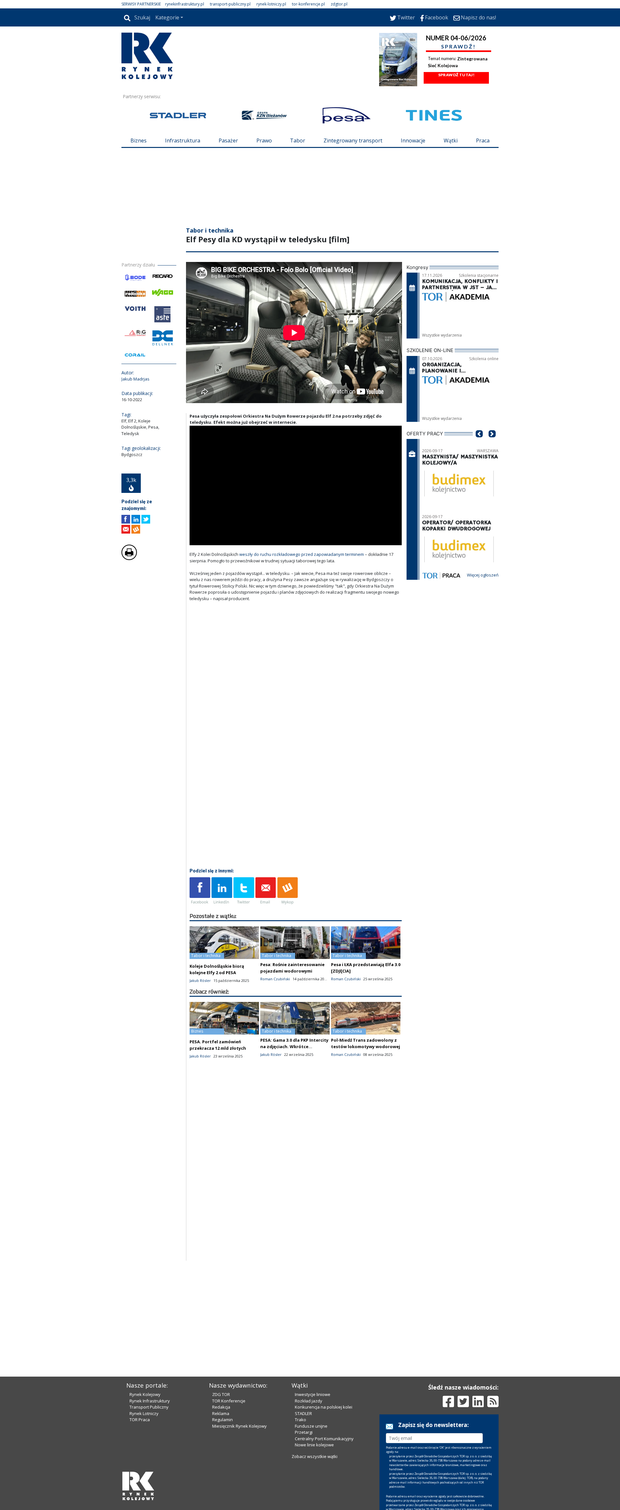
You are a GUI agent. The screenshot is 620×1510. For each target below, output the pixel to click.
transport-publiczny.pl (230, 4)
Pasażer (228, 140)
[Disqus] (296, 1178)
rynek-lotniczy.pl (271, 4)
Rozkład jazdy (308, 1401)
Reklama (220, 1413)
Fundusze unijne (311, 1426)
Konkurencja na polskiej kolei (323, 1407)
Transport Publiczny (149, 1407)
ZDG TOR (221, 1394)
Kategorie (167, 17)
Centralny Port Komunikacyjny (324, 1439)
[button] (479, 443)
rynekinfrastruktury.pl (184, 4)
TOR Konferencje (228, 1401)
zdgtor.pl (339, 4)
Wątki (451, 140)
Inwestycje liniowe (312, 1394)
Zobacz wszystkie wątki (314, 1456)
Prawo (264, 140)
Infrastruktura (182, 140)
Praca (483, 140)
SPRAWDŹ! (458, 46)
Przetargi (304, 1432)
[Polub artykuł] (125, 519)
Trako (300, 1419)
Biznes (138, 140)
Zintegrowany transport (353, 140)
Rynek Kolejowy (144, 1394)
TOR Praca (139, 1419)
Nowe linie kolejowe (314, 1445)
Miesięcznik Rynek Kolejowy (239, 1426)
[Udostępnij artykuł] (135, 519)
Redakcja (221, 1407)
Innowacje (413, 140)
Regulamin (222, 1419)
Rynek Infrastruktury (149, 1401)
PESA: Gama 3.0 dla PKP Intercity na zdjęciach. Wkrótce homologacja (294, 1046)
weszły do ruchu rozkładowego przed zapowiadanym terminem (301, 554)
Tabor (297, 140)
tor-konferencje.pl (308, 4)
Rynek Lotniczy (144, 1413)
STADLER (303, 1413)
